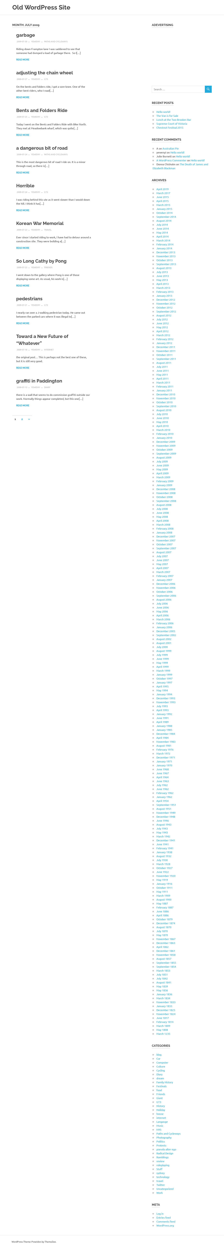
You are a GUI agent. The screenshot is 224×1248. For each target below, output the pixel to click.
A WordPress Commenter (171, 160)
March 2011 (163, 382)
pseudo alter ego (166, 1149)
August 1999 (163, 650)
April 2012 (162, 331)
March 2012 (163, 335)
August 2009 (163, 457)
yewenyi (35, 41)
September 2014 (166, 216)
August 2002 (163, 639)
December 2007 (165, 536)
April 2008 (162, 520)
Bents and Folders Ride (41, 110)
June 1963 (162, 781)
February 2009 (164, 481)
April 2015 (162, 200)
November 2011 (165, 350)
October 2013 (164, 260)
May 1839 (162, 986)
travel (48, 229)
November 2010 (165, 398)
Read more (22, 59)
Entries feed (163, 1217)
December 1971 (165, 757)
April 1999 (162, 666)
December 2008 (165, 489)
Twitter (160, 1184)
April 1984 (162, 737)
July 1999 (162, 654)
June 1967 (162, 773)
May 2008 (162, 516)
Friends (48, 267)
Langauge (162, 1121)
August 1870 (163, 927)
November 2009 (165, 445)
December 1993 (165, 698)
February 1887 (164, 907)
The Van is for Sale (167, 115)
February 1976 (164, 749)
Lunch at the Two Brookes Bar (173, 119)
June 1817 (162, 1017)
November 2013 (165, 256)
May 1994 (162, 690)
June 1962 (162, 789)
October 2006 (164, 591)
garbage (25, 35)
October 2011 (164, 354)
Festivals (161, 1086)
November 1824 (165, 1013)
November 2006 (165, 587)
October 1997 (164, 678)
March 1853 (163, 970)
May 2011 (162, 374)
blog (159, 1054)
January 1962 (164, 796)
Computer (162, 1062)
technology (162, 1176)
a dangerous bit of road (42, 148)
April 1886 (162, 915)
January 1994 (164, 694)
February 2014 (164, 244)
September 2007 (166, 548)
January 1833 (164, 1006)
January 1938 (164, 852)
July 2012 (162, 319)
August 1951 (163, 808)
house (159, 1113)
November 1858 (165, 954)
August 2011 (163, 362)
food (159, 1090)
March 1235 (163, 1033)
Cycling (160, 1070)
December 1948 (165, 816)
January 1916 (164, 883)
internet (49, 349)
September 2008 (166, 500)
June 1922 (162, 871)
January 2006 (164, 627)
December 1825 (165, 1010)
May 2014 (162, 232)
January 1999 (164, 674)
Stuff (159, 1169)
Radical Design (164, 1153)
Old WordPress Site (41, 7)
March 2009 (163, 477)
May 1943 (162, 832)
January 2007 (164, 579)
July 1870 (162, 931)
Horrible (25, 185)
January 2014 (164, 248)
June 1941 (162, 844)
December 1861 (165, 950)
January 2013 (164, 295)
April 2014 (162, 236)
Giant (159, 1098)
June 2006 (162, 607)
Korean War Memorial (40, 223)
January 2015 (164, 208)
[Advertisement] (182, 55)
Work (159, 1192)
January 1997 (164, 682)
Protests (161, 1145)
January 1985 (164, 729)
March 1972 (163, 753)
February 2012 (164, 339)
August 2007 (163, 552)
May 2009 (162, 469)
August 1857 (163, 958)
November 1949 (165, 812)
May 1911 (162, 891)
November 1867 (165, 938)
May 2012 (162, 327)
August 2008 (163, 504)
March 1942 (163, 836)
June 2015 (162, 196)
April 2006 (162, 615)
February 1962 (164, 792)
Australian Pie (171, 148)
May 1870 (162, 935)
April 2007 (162, 567)
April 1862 (162, 946)
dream (160, 1078)
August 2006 (163, 599)
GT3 (46, 79)
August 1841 (163, 982)
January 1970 (164, 765)
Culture (160, 1066)
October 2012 (164, 307)
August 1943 (163, 824)
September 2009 (166, 453)
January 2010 (164, 437)
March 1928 (163, 863)
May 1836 (162, 990)
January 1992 (164, 714)
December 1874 (165, 923)
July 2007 (162, 556)
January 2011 (164, 390)
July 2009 (162, 461)
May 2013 (162, 279)
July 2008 (162, 508)
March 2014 (163, 240)
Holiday (160, 1109)
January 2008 (164, 532)
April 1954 (162, 800)
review (160, 1161)
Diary (47, 387)
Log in (159, 1213)
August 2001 (163, 642)
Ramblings (162, 1157)
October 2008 (164, 496)
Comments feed (165, 1221)
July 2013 (162, 271)
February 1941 (164, 848)
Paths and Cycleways (56, 41)
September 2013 (166, 264)
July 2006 (162, 603)
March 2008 (163, 524)
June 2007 (162, 560)
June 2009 (162, 465)
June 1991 (162, 717)
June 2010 (162, 418)
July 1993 (162, 706)
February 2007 (164, 575)
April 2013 (162, 283)
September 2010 (166, 406)
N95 (158, 1129)
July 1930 (162, 860)
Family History (164, 1082)
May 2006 (162, 611)
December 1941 (165, 840)
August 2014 (163, 220)
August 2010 (163, 410)
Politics (160, 1141)
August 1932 (163, 856)
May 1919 (162, 879)
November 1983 (165, 741)
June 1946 (162, 820)
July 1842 (162, 978)
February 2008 (164, 528)
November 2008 (165, 492)
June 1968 (162, 769)
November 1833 (165, 1002)
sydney (160, 1172)
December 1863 (165, 942)
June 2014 (162, 228)
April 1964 (162, 777)
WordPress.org (165, 1225)
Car (158, 1058)
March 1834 (163, 998)
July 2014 (162, 224)
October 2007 (164, 544)
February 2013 (164, 291)
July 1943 (162, 828)
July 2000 (162, 646)
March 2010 (163, 429)
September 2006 (166, 595)
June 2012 (162, 323)
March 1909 (163, 895)
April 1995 (162, 686)
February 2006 (164, 623)
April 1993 (162, 710)
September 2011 (166, 358)
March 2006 (163, 619)
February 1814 (164, 1021)
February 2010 (164, 433)
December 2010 (165, 394)
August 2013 (163, 268)
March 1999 (163, 670)
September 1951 (166, 804)
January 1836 (164, 994)
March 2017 (163, 193)
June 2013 (162, 275)
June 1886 (162, 911)
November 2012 (165, 303)
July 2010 (162, 414)
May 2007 (162, 564)
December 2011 (165, 346)
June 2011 (162, 370)
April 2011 (162, 378)
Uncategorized (164, 1188)
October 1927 (164, 867)
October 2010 (164, 402)
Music (159, 1125)
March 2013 (163, 287)
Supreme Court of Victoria (171, 123)
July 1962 (162, 785)
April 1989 (162, 721)
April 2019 (162, 189)
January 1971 (164, 761)
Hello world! (163, 111)
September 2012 (166, 311)
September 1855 (166, 962)
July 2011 (162, 366)
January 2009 (164, 485)
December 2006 (165, 583)
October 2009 (164, 449)
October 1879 (164, 919)
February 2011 (164, 386)
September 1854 (166, 966)
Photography (164, 1137)
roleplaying (162, 1165)
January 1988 (164, 725)
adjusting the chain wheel (44, 72)
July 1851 (162, 974)
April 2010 (162, 425)
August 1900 (163, 899)
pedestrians (29, 298)
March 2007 (163, 571)
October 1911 (164, 887)
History (160, 1105)
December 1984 (165, 733)
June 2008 (162, 512)
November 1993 (165, 702)
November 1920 (165, 875)
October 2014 (164, 212)
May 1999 (162, 662)
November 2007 (165, 540)
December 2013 (165, 252)
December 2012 (165, 299)
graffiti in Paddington (39, 381)
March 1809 (163, 1025)
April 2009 (162, 473)
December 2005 (165, 631)
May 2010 (162, 421)
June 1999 (162, 658)
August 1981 (163, 745)
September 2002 (166, 635)
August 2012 (163, 315)
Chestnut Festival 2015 (169, 127)
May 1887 (162, 903)
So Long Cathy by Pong (41, 261)
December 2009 (165, 441)
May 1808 (162, 1029)
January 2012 (164, 343)
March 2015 (163, 204)
